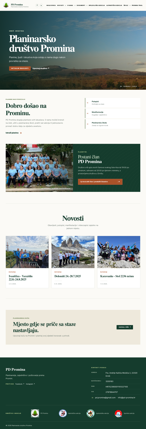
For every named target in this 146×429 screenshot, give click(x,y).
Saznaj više (125, 327)
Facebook (19, 384)
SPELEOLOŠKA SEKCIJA (97, 5)
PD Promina (15, 369)
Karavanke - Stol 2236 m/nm (117, 276)
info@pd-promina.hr (126, 397)
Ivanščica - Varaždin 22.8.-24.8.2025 (21, 277)
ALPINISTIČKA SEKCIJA (114, 5)
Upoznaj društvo (41, 68)
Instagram (30, 384)
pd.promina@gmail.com (105, 397)
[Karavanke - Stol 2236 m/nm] (118, 252)
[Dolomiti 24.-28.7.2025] (73, 252)
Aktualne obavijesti (20, 68)
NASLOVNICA (51, 5)
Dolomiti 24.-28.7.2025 (68, 276)
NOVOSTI (60, 5)
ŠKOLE (126, 5)
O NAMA (70, 5)
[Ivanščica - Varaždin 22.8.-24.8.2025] (27, 252)
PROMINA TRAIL (137, 5)
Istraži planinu (14, 132)
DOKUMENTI (81, 5)
